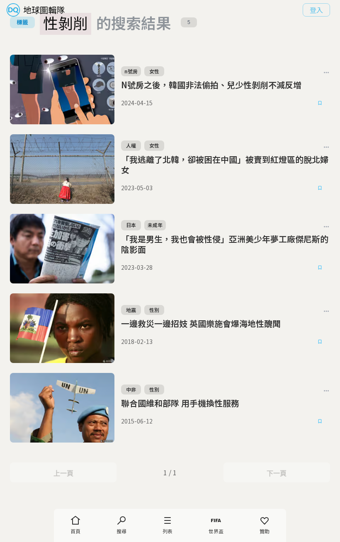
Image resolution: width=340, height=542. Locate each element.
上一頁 (63, 473)
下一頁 (276, 473)
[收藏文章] (320, 103)
